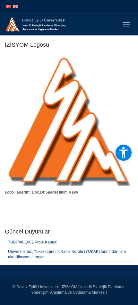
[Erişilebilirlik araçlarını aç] (124, 153)
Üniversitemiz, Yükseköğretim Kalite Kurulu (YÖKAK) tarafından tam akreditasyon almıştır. (67, 254)
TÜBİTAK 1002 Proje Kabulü (32, 242)
